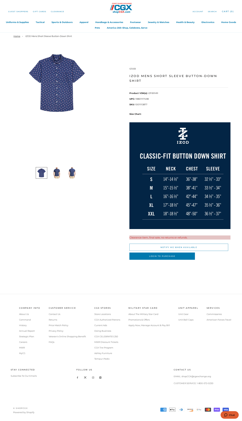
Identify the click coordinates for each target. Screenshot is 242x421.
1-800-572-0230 (205, 383)
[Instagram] (93, 377)
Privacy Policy (56, 331)
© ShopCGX (20, 408)
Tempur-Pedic (102, 359)
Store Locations (102, 314)
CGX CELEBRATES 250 (106, 336)
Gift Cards (39, 12)
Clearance (57, 12)
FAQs (51, 342)
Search (212, 12)
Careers (23, 342)
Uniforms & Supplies (17, 22)
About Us (24, 314)
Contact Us (54, 314)
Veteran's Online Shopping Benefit (67, 336)
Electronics (208, 22)
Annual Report (27, 331)
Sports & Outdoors (62, 22)
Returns (53, 320)
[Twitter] (85, 377)
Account (198, 12)
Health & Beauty (185, 22)
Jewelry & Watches (158, 22)
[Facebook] (77, 377)
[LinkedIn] (100, 377)
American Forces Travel (219, 320)
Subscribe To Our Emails (24, 376)
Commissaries (214, 314)
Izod (132, 68)
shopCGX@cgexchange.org (196, 376)
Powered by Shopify (23, 412)
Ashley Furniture (103, 353)
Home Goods (228, 22)
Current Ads (100, 325)
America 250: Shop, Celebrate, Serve (127, 27)
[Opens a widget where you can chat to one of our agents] (229, 415)
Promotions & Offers (139, 320)
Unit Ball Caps (185, 320)
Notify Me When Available (179, 247)
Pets (97, 27)
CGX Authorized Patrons (107, 320)
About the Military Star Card (143, 314)
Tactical (40, 22)
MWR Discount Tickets (106, 342)
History (23, 325)
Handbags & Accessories (109, 22)
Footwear (135, 22)
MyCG (22, 353)
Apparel (84, 22)
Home (16, 36)
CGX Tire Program (103, 347)
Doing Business (102, 331)
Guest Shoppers (18, 12)
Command (25, 320)
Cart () (228, 11)
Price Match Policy (58, 325)
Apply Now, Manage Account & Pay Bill (149, 325)
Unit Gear (183, 314)
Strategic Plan (26, 336)
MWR (22, 347)
